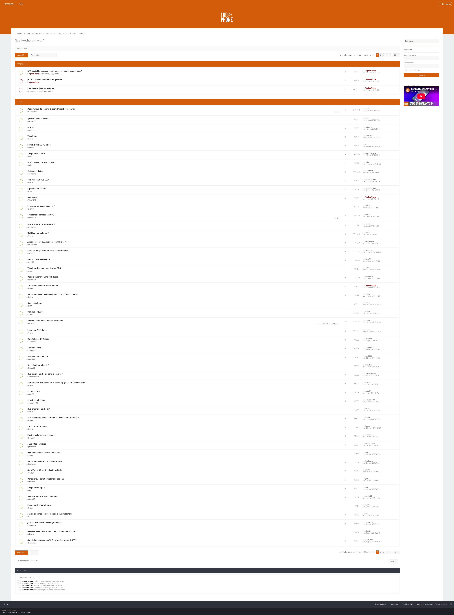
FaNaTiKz (31, 323)
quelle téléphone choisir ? (38, 118)
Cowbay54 (369, 435)
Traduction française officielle (13, 612)
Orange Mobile (47, 91)
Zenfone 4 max (34, 347)
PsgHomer (32, 464)
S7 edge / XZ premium (37, 356)
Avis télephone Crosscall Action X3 (43, 496)
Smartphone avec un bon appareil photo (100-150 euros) (52, 294)
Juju (30, 165)
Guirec (367, 294)
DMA (30, 306)
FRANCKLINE (370, 444)
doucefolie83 (33, 403)
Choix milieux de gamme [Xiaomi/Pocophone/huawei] (51, 109)
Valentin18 (32, 350)
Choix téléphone (34, 303)
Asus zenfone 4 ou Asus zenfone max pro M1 (47, 242)
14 (337, 324)
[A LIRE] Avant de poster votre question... (45, 79)
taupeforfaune (371, 179)
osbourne (31, 130)
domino (31, 148)
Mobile (30, 127)
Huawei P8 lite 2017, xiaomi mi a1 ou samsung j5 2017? (52, 531)
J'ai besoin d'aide (35, 171)
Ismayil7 (31, 438)
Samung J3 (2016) (35, 312)
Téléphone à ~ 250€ (36, 153)
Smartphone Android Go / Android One (44, 461)
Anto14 (31, 262)
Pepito (30, 288)
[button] (373, 55)
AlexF (30, 271)
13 (334, 324)
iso (29, 517)
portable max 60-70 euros (39, 145)
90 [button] (395, 55)
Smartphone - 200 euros (38, 339)
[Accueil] (227, 17)
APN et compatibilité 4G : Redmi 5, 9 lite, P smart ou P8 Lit (53, 417)
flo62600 (31, 412)
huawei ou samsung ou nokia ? (41, 206)
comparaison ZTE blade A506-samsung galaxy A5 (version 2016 (56, 382)
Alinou (30, 315)
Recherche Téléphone (37, 330)
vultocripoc (32, 112)
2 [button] (380, 55)
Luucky (31, 429)
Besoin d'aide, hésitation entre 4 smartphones (47, 250)
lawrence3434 (370, 153)
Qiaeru (28, 612)
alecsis (368, 531)
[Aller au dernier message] (377, 71)
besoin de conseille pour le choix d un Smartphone (49, 514)
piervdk (31, 534)
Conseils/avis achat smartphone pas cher (45, 479)
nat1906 (31, 359)
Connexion (408, 50)
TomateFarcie (33, 377)
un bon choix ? (33, 391)
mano (30, 385)
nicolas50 (31, 121)
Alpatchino (32, 91)
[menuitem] (20, 4)
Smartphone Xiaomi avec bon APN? (43, 285)
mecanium (32, 227)
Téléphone (32, 136)
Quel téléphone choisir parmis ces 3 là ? (45, 374)
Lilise (30, 191)
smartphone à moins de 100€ (40, 215)
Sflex (367, 109)
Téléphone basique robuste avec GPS (44, 268)
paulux (30, 156)
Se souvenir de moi (413, 70)
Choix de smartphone (36, 426)
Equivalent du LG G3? (36, 188)
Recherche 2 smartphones (39, 505)
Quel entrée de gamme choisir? (41, 224)
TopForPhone (33, 74)
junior (367, 452)
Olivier (30, 139)
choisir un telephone (36, 400)
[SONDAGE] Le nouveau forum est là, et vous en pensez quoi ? (54, 71)
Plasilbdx (368, 365)
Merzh (30, 183)
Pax (366, 145)
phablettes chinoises (36, 444)
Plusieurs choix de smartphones (41, 435)
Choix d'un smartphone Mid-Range (42, 277)
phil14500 (32, 447)
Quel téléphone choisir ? (30, 40)
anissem (31, 482)
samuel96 (32, 280)
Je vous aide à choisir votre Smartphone (45, 320)
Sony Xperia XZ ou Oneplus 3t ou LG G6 (45, 470)
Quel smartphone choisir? (38, 409)
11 (327, 324)
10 (324, 324)
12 (330, 324)
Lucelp (30, 297)
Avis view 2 (32, 197)
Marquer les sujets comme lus (350, 55)
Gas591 (31, 473)
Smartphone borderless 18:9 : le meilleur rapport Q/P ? (51, 540)
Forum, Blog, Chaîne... (52, 74)
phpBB (13, 610)
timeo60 (368, 339)
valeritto (31, 253)
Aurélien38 (32, 342)
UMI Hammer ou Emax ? (38, 233)
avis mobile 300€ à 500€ (38, 180)
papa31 (31, 209)
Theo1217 (32, 200)
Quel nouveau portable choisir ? (41, 162)
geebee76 (32, 218)
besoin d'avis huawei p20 (38, 259)
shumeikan (32, 245)
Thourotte (32, 174)
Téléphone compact (36, 487)
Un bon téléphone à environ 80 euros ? (44, 452)
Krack (367, 409)
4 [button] (386, 55)
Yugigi (30, 455)
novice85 (31, 499)
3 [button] (383, 55)
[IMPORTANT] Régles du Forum (41, 88)
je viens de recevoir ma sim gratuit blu (44, 522)
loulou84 (31, 368)
